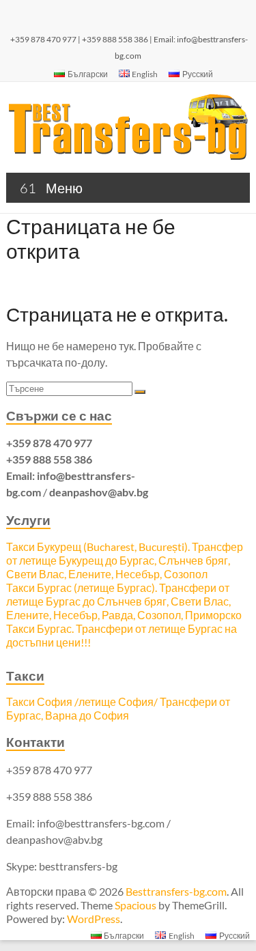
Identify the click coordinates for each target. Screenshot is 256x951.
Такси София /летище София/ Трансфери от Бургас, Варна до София (118, 708)
